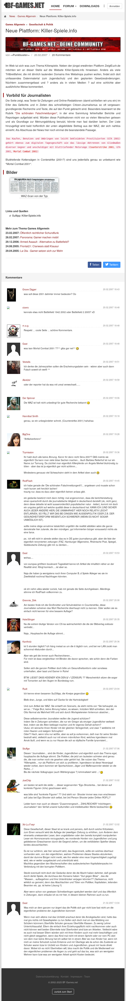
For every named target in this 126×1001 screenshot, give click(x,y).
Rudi (24, 688)
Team (87, 976)
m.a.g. (25, 325)
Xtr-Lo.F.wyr (28, 824)
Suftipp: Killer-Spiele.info (26, 215)
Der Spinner (28, 398)
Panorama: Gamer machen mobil (39, 237)
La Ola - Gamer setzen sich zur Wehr (41, 251)
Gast (24, 343)
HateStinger (28, 619)
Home (55, 6)
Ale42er (26, 380)
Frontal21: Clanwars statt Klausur (39, 246)
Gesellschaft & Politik (41, 24)
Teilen (95, 264)
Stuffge (26, 748)
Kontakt (65, 976)
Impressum (76, 976)
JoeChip (26, 780)
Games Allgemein (27, 16)
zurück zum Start (63, 991)
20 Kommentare (61, 55)
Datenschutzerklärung (47, 976)
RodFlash (27, 480)
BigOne (26, 434)
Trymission (28, 452)
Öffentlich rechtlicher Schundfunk (39, 233)
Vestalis (26, 361)
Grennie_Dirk (29, 600)
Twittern (113, 264)
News (12, 16)
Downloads (89, 6)
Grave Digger (29, 289)
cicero (25, 307)
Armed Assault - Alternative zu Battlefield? (44, 242)
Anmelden (114, 6)
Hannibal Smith (30, 416)
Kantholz (27, 641)
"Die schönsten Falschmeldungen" (36, 113)
